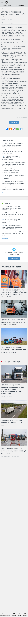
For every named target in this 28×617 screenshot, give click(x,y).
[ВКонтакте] (7, 129)
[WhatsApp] (17, 129)
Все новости (5, 192)
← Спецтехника (5, 8)
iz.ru (3, 111)
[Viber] (14, 129)
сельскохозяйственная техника (8, 115)
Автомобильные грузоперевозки (10, 456)
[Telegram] (21, 129)
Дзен (2, 425)
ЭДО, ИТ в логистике (6, 396)
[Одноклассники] (10, 129)
